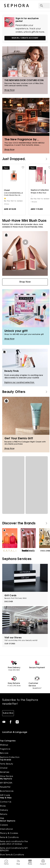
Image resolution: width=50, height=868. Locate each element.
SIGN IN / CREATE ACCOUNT (25, 38)
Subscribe (8, 713)
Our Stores (9, 644)
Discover (8, 602)
